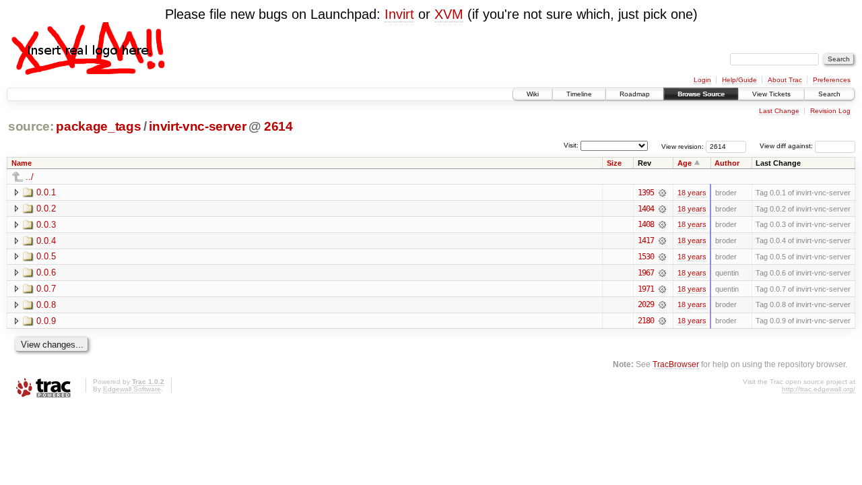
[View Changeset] (662, 192)
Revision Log (830, 111)
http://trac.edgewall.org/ (818, 389)
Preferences (832, 80)
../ (30, 177)
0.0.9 (46, 321)
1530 (646, 256)
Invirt (399, 14)
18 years (691, 193)
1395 (646, 192)
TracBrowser (676, 364)
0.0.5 (46, 256)
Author (727, 163)
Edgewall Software (132, 389)
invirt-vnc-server (197, 126)
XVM (448, 14)
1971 (646, 289)
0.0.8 (46, 305)
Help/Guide (739, 80)
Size (614, 163)
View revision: (682, 146)
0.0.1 (46, 192)
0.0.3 (46, 225)
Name (21, 163)
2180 (646, 320)
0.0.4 (46, 241)
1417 (646, 240)
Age (684, 163)
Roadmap (635, 94)
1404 (646, 209)
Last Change (779, 111)
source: (31, 126)
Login (702, 80)
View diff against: (787, 146)
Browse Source (701, 94)
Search (829, 94)
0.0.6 (46, 272)
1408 (646, 224)
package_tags (98, 126)
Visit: (571, 145)
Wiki (533, 94)
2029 (646, 304)
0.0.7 (46, 289)
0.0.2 (46, 208)
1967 (646, 273)
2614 (278, 126)
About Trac (785, 80)
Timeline (579, 94)
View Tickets (771, 94)
